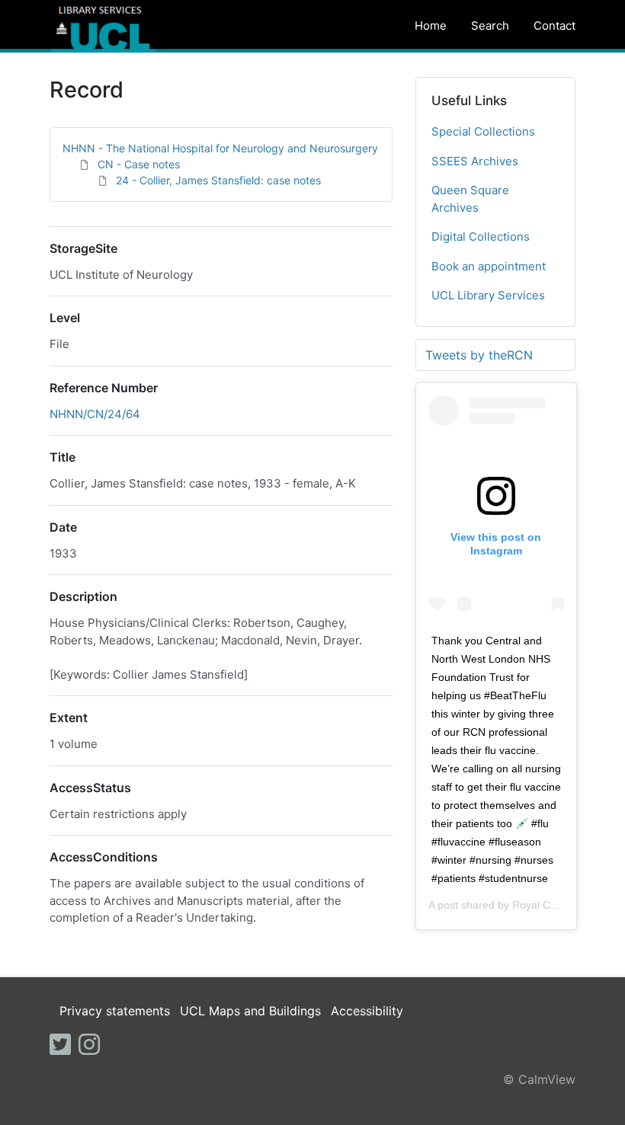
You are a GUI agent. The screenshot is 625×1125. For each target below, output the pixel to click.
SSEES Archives (474, 161)
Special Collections (483, 131)
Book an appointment (488, 266)
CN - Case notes (139, 164)
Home (431, 25)
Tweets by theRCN (479, 355)
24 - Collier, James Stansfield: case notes (218, 180)
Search (490, 25)
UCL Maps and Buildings (250, 1010)
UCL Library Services (488, 295)
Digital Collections (480, 236)
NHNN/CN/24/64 (95, 414)
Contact (554, 25)
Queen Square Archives (470, 199)
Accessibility (367, 1010)
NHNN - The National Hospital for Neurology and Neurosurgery (220, 148)
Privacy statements (114, 1010)
